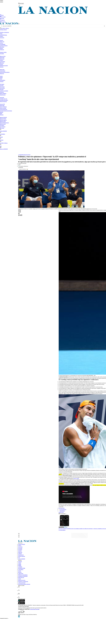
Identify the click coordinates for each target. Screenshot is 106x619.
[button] (53, 86)
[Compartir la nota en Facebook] (19, 215)
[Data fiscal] (19, 617)
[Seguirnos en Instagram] (19, 594)
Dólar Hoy (2, 41)
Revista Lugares (3, 120)
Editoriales (2, 69)
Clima (1, 33)
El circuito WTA (63, 509)
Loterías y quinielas (4, 90)
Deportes (25, 154)
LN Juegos (2, 84)
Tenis (1, 78)
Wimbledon (62, 510)
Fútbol (1, 76)
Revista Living (3, 121)
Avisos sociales (3, 108)
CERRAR (1, 0)
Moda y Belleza (3, 93)
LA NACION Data (3, 35)
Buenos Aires (2, 56)
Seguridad (2, 57)
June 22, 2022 (76, 478)
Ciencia (1, 64)
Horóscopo (2, 88)
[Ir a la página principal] (53, 13)
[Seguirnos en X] (19, 590)
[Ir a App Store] (21, 603)
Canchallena (2, 80)
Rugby (1, 77)
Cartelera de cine (3, 98)
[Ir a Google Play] (21, 601)
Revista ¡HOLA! (3, 118)
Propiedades (2, 44)
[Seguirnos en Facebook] (19, 587)
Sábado (1, 112)
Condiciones (32, 609)
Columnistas (2, 71)
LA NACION (20, 154)
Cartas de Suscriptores (4, 72)
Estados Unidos (3, 52)
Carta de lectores (3, 109)
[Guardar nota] (19, 210)
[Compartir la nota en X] (20, 215)
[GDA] (21, 613)
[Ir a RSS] (19, 597)
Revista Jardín (3, 124)
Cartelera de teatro (4, 100)
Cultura (1, 60)
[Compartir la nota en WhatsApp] (20, 212)
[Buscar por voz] (104, 26)
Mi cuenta (3, 21)
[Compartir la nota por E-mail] (21, 215)
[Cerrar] (18, 24)
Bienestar (2, 63)
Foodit (2, 18)
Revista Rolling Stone (4, 122)
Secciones (3, 17)
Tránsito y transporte (4, 32)
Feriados (2, 89)
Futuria (1, 40)
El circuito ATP (62, 508)
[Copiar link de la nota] (19, 213)
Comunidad (2, 61)
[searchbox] (52, 26)
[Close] (19, 533)
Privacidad (37, 609)
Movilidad (2, 47)
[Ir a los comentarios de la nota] (20, 210)
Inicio (2, 15)
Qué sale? (2, 97)
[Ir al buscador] (19, 5)
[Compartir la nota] (19, 212)
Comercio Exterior (4, 45)
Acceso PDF (2, 104)
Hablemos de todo (4, 65)
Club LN (3, 20)
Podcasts (2, 92)
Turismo (1, 85)
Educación (2, 59)
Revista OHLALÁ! (3, 117)
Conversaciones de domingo (6, 110)
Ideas (1, 113)
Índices (1, 48)
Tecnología (2, 86)
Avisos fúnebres (3, 106)
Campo (1, 43)
